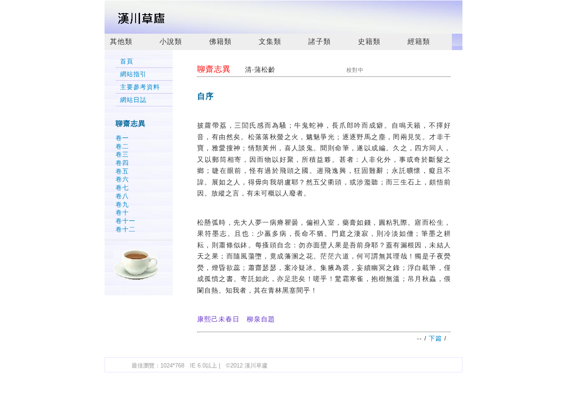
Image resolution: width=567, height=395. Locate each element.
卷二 (122, 146)
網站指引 (133, 74)
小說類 (170, 41)
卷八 (122, 195)
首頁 (126, 61)
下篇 (435, 338)
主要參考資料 (140, 87)
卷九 (122, 204)
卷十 (122, 212)
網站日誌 (133, 100)
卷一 (122, 137)
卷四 (122, 162)
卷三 (122, 154)
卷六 (122, 179)
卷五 (122, 171)
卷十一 (126, 220)
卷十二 (126, 229)
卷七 (122, 187)
